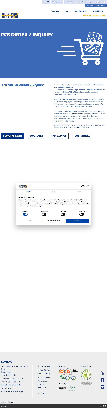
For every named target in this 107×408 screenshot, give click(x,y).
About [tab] (78, 192)
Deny (29, 221)
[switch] (44, 214)
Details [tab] (53, 192)
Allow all (77, 221)
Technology (98, 11)
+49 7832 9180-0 (57, 2)
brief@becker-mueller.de (81, 127)
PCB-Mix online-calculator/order (96, 5)
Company (55, 11)
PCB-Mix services (97, 111)
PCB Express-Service (96, 15)
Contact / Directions (71, 2)
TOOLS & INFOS (80, 11)
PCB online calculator (75, 114)
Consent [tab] (28, 192)
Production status (100, 2)
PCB (66, 11)
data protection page (35, 206)
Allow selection (53, 221)
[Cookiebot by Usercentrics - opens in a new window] (82, 186)
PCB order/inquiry (86, 2)
